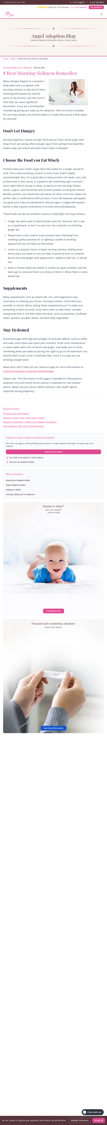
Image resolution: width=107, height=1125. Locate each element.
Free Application (96, 7)
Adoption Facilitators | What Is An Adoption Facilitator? (30, 422)
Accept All (98, 1120)
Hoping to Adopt (13, 489)
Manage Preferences (80, 1120)
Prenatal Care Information (16, 413)
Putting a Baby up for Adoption (17, 67)
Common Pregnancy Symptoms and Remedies (28, 371)
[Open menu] (101, 14)
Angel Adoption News (15, 485)
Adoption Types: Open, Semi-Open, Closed (23, 417)
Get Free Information (53, 728)
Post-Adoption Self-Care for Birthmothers (23, 426)
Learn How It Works (53, 452)
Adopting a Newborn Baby (18, 480)
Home (5, 58)
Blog (13, 58)
